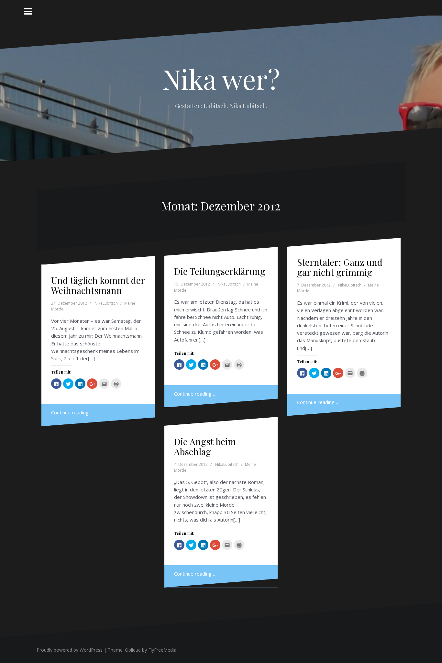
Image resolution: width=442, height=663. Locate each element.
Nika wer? (221, 78)
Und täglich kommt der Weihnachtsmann (98, 285)
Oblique (133, 650)
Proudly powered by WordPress (70, 650)
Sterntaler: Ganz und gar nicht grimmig (339, 267)
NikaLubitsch (106, 303)
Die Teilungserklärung (219, 271)
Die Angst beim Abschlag (205, 446)
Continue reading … (72, 412)
